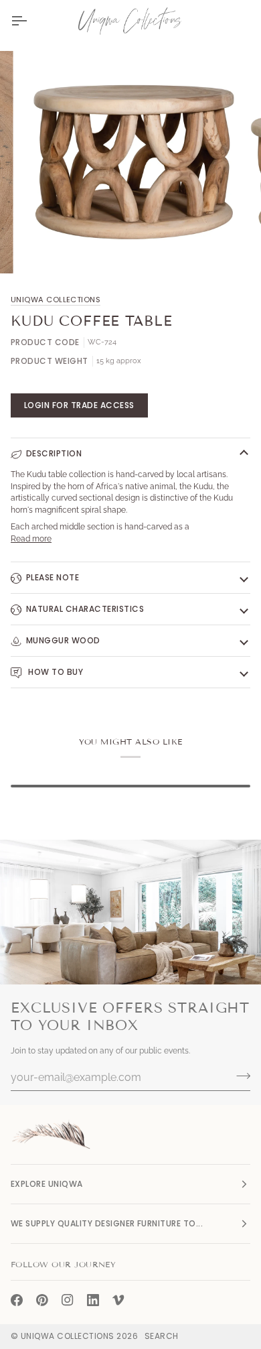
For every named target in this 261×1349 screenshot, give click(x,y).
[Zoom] (44, 248)
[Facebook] (17, 1300)
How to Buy (54, 672)
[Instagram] (68, 1300)
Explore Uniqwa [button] (47, 1184)
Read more (31, 538)
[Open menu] (31, 21)
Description (54, 453)
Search (162, 1336)
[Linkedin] (93, 1300)
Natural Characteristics (85, 609)
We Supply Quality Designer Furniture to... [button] (107, 1223)
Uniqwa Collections (55, 299)
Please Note (52, 577)
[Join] (239, 1075)
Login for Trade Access (79, 405)
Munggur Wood (63, 640)
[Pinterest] (42, 1300)
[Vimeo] (118, 1300)
